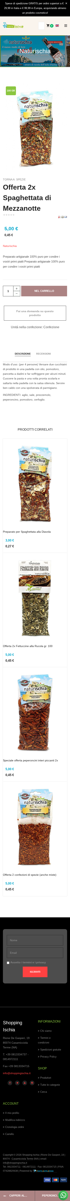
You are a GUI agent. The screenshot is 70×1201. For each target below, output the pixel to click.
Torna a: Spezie (14, 179)
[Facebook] (10, 1083)
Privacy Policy (48, 1056)
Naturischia (10, 245)
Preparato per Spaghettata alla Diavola (27, 531)
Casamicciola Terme (22, 1158)
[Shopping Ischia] (13, 25)
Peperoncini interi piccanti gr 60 (56, 1195)
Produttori (45, 1077)
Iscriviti (35, 972)
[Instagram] (32, 1083)
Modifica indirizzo (15, 1120)
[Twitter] (17, 1083)
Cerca (43, 1091)
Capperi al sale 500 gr (22, 1195)
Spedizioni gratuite (50, 1049)
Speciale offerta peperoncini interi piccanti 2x (30, 760)
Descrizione (23, 353)
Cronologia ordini (14, 1127)
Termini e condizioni (44, 1040)
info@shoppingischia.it (17, 1073)
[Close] (66, 3)
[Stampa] (62, 216)
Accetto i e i (28, 962)
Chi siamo (46, 1030)
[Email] (65, 216)
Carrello (9, 1134)
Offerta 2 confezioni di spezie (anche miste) (29, 874)
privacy (41, 962)
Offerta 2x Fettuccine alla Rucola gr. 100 (27, 646)
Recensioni (43, 353)
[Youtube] (24, 1083)
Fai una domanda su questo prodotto (35, 313)
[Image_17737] (35, 126)
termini (27, 962)
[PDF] (59, 216)
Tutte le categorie (50, 1084)
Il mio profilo (12, 1112)
